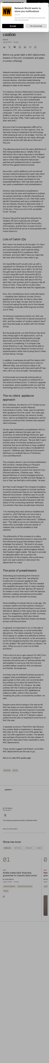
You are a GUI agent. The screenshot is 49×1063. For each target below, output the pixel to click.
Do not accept (36, 26)
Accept (13, 26)
